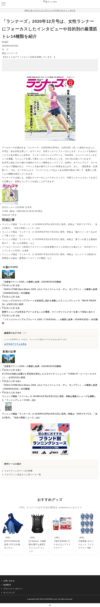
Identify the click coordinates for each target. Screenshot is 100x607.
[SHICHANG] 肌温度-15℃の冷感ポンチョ (12, 544)
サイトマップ (9, 593)
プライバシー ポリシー (13, 589)
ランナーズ (12, 53)
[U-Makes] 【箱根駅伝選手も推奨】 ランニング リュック (37, 546)
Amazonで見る (9, 215)
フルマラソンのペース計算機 (18, 471)
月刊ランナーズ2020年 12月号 (17, 207)
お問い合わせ (9, 581)
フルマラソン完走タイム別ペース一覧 (22, 474)
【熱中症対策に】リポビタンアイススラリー (62, 544)
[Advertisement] (50, 63)
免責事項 (7, 585)
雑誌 (4, 53)
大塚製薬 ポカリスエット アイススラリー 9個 (86, 544)
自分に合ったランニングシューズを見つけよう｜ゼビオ (50, 10)
